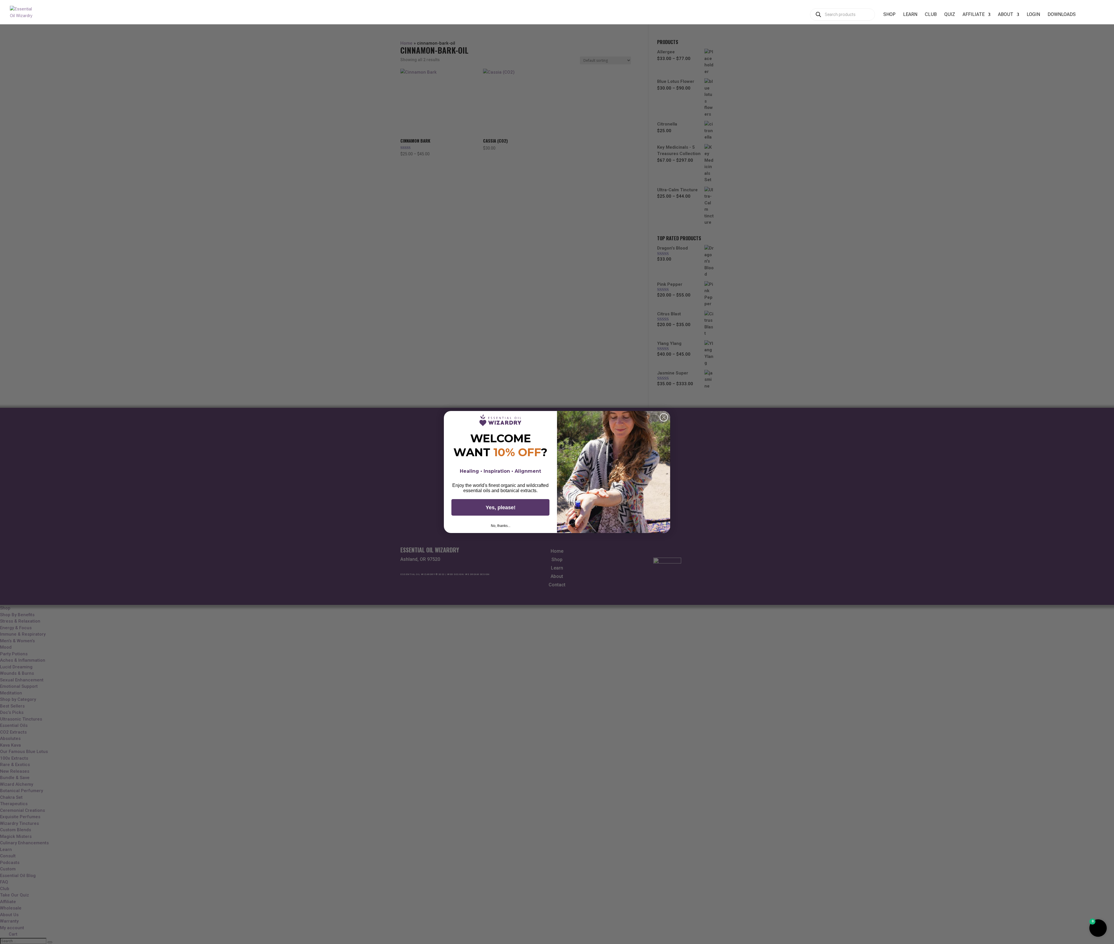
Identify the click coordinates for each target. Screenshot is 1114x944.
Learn (910, 14)
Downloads (1062, 14)
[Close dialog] (663, 417)
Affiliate (974, 14)
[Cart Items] (1087, 17)
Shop (889, 14)
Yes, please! (501, 507)
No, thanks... (500, 526)
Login (1033, 14)
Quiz (949, 14)
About (1005, 14)
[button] (1098, 928)
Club (931, 14)
